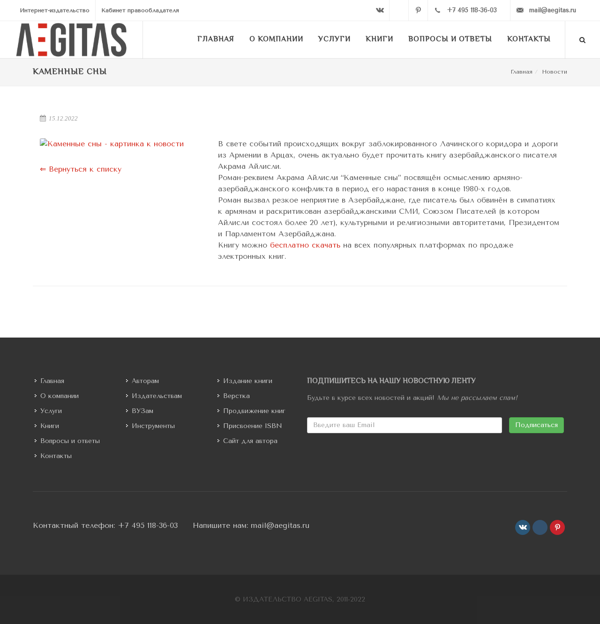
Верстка (236, 396)
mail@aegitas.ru (280, 525)
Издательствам (157, 396)
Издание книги (247, 381)
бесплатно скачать (305, 245)
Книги (49, 426)
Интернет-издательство (55, 10)
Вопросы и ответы (70, 441)
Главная (521, 71)
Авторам (145, 381)
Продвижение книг (254, 411)
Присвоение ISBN (252, 426)
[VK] (379, 10)
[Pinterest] (418, 10)
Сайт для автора (250, 441)
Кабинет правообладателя (140, 10)
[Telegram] (399, 10)
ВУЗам (142, 411)
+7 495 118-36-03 (148, 525)
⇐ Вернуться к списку (80, 169)
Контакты (56, 456)
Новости (554, 71)
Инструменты (153, 426)
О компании (59, 396)
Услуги (51, 411)
